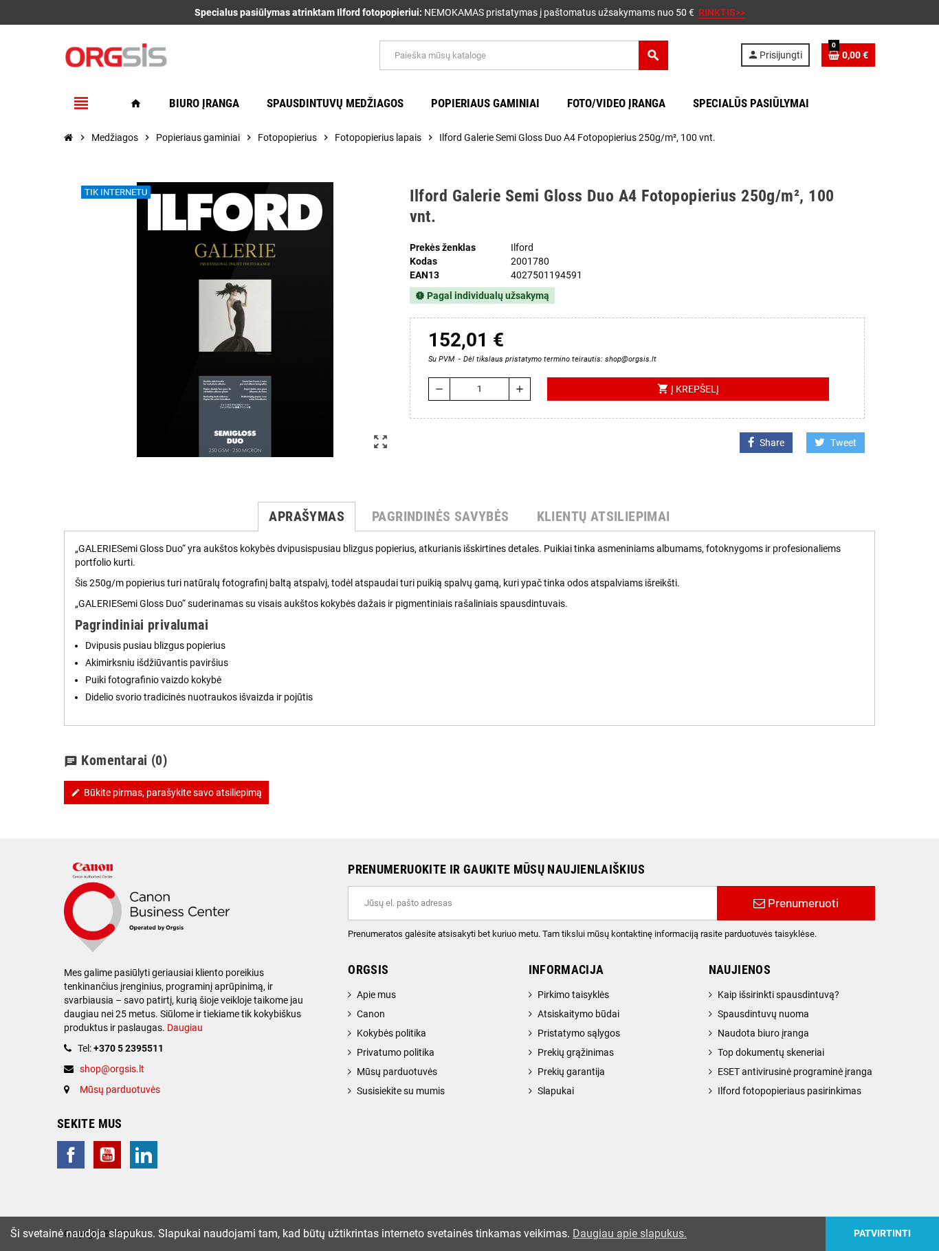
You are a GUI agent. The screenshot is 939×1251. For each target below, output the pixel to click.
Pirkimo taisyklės (573, 994)
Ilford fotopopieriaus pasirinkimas (789, 1090)
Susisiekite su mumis (401, 1090)
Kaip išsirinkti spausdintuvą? (778, 994)
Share (772, 442)
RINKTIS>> (721, 12)
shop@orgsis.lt (112, 1068)
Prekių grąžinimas (576, 1052)
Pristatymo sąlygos (579, 1033)
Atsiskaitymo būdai (578, 1013)
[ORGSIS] (185, 54)
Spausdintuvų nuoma (763, 1013)
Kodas (423, 261)
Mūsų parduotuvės (120, 1089)
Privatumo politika (395, 1052)
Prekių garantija (571, 1071)
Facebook (71, 1155)
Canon (371, 1013)
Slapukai (556, 1090)
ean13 (424, 274)
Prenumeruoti (802, 903)
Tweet (843, 442)
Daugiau (184, 1027)
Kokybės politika (391, 1033)
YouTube (107, 1155)
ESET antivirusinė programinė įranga (795, 1071)
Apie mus (376, 994)
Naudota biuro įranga (763, 1033)
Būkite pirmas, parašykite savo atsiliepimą (166, 792)
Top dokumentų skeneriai (771, 1052)
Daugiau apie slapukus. (630, 1233)
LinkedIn (143, 1155)
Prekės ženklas (443, 247)
